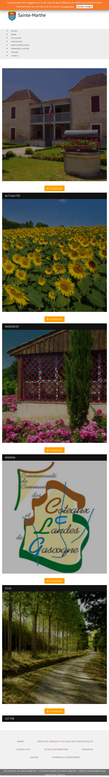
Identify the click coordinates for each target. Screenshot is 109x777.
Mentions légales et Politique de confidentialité (65, 741)
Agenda (34, 757)
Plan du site (23, 749)
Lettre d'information (56, 749)
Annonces (87, 749)
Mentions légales (55, 775)
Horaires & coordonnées (66, 757)
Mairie (20, 741)
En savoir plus (55, 188)
